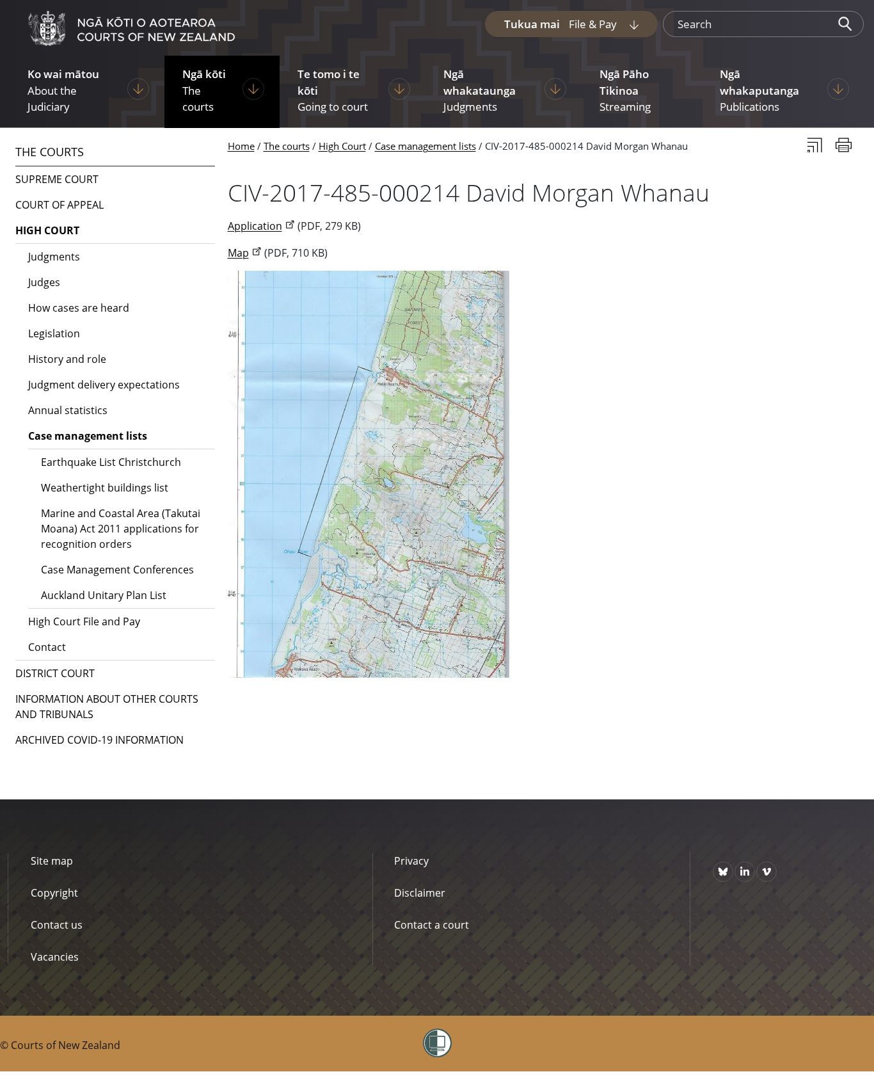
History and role (67, 359)
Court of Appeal (59, 205)
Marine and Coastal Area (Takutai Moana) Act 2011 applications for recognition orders (120, 528)
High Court (342, 146)
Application (255, 226)
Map (238, 253)
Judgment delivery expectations (104, 385)
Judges (44, 282)
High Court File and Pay (84, 621)
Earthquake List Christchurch (111, 462)
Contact (47, 647)
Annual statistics (67, 410)
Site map (52, 861)
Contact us (57, 925)
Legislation (54, 333)
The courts (287, 146)
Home (241, 146)
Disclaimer (419, 893)
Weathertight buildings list (104, 488)
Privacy (411, 861)
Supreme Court (57, 179)
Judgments (54, 257)
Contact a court (431, 925)
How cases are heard (78, 308)
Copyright (54, 893)
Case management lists (425, 146)
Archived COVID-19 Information (99, 740)
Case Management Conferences (117, 570)
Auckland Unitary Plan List (103, 595)
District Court (55, 673)
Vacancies (55, 957)
